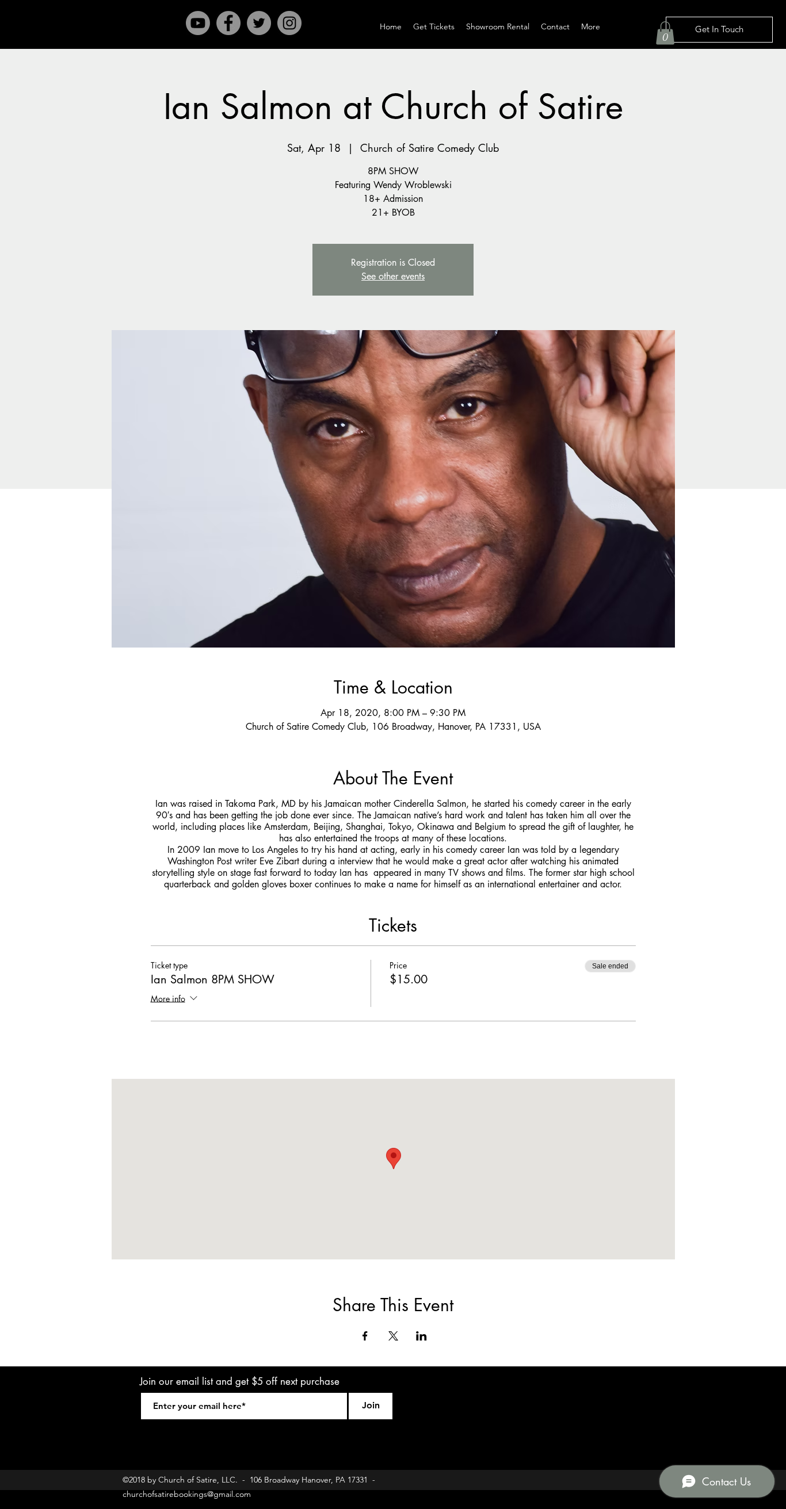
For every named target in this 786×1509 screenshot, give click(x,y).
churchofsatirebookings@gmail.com (187, 1494)
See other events (393, 276)
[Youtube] (198, 23)
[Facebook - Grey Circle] (228, 23)
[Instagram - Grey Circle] (289, 23)
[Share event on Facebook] (365, 1336)
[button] (665, 33)
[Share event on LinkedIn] (421, 1336)
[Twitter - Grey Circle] (259, 23)
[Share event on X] (393, 1336)
